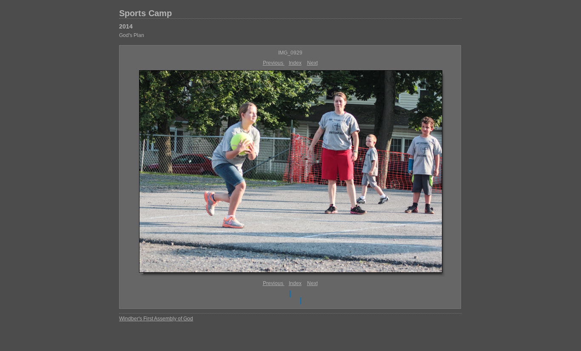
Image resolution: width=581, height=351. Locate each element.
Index (295, 63)
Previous (274, 63)
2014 (126, 26)
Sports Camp (145, 13)
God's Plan (131, 35)
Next (312, 63)
